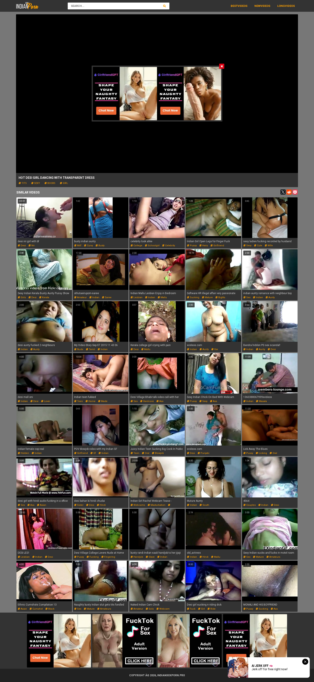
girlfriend (218, 245)
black (51, 608)
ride (213, 608)
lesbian (137, 297)
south (205, 505)
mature (208, 297)
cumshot (37, 608)
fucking (94, 557)
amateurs (274, 557)
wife (270, 245)
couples (251, 505)
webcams (139, 505)
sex (248, 297)
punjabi (204, 453)
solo (151, 608)
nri (33, 245)
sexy (37, 183)
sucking (194, 297)
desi (23, 245)
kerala (45, 297)
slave (151, 557)
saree (108, 297)
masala (262, 401)
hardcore (148, 401)
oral (146, 453)
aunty (271, 297)
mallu (163, 297)
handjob (138, 557)
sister (80, 505)
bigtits (221, 297)
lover (46, 401)
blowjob (159, 453)
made (103, 401)
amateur (81, 297)
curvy (89, 245)
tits (24, 183)
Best (234, 5)
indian (95, 297)
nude (79, 349)
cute (259, 245)
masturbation (157, 505)
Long (281, 5)
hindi (102, 505)
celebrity (169, 245)
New (257, 5)
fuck (192, 608)
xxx (216, 349)
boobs (51, 183)
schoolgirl (153, 245)
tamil (91, 349)
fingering (109, 557)
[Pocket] (295, 192)
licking (262, 453)
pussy (193, 245)
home (91, 401)
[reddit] (289, 192)
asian (42, 505)
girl (65, 183)
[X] (283, 192)
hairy (205, 245)
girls (23, 297)
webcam (164, 608)
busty (101, 245)
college (137, 245)
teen (79, 401)
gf (94, 453)
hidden (24, 453)
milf (78, 245)
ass (161, 401)
